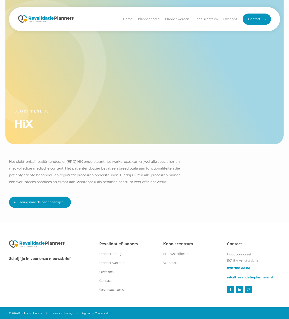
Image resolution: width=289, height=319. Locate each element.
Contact (105, 281)
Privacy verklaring (61, 313)
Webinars (170, 263)
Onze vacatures (111, 290)
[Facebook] (230, 289)
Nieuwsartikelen (176, 254)
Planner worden (111, 263)
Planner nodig (110, 254)
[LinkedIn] (239, 289)
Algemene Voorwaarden (96, 313)
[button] (206, 19)
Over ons (106, 272)
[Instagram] (248, 289)
